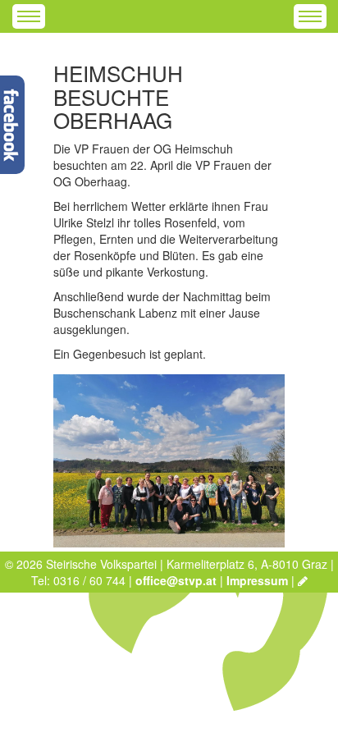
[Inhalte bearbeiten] (303, 580)
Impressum (257, 580)
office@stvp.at (176, 580)
